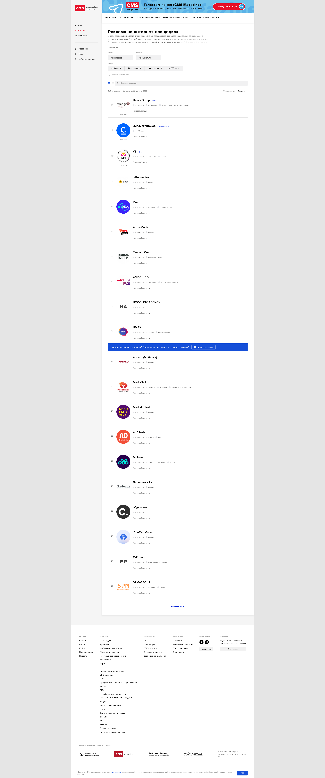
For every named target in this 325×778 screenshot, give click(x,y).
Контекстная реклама (110, 705)
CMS (146, 641)
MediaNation (141, 382)
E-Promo (138, 557)
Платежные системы (153, 652)
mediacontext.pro (163, 126)
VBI (135, 151)
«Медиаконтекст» (144, 126)
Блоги (82, 644)
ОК (242, 773)
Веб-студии (105, 641)
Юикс (136, 202)
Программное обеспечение (113, 656)
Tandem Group (142, 252)
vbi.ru (140, 152)
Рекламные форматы (183, 644)
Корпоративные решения (112, 671)
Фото (102, 709)
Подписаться (233, 649)
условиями (116, 772)
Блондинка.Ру (142, 482)
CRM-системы (150, 648)
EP (123, 562)
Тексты (103, 724)
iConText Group (143, 532)
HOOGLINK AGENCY (146, 302)
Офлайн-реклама (108, 728)
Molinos (138, 457)
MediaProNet (141, 407)
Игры (102, 664)
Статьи (82, 641)
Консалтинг (105, 660)
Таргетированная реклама (112, 713)
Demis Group (141, 100)
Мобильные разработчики (112, 648)
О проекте (177, 641)
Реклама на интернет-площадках (116, 698)
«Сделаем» (140, 507)
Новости (83, 656)
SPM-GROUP (141, 582)
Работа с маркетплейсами (112, 732)
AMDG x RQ (141, 277)
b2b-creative (141, 177)
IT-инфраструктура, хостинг (113, 694)
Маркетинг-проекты (109, 652)
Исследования (86, 652)
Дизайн (103, 717)
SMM (102, 690)
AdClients (139, 432)
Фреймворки (150, 644)
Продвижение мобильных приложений (118, 683)
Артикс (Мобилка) (145, 357)
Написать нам (206, 649)
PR (101, 721)
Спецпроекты (179, 652)
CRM (102, 679)
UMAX (137, 327)
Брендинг (104, 644)
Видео (103, 702)
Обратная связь (180, 648)
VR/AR (103, 686)
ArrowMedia (141, 227)
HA (123, 306)
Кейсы (82, 648)
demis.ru (154, 101)
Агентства (80, 31)
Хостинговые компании (155, 656)
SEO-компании (107, 675)
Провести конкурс (203, 347)
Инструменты (81, 36)
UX (101, 667)
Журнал (79, 25)
